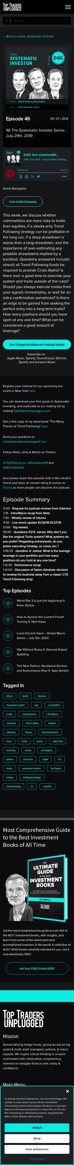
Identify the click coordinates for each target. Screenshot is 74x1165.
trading (9, 777)
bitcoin (9, 696)
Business (42, 696)
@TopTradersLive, (15, 463)
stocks (9, 768)
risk (59, 759)
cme (36, 705)
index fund (57, 741)
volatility (47, 786)
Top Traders (56, 768)
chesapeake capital (15, 705)
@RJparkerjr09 (37, 463)
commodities (54, 705)
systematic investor (31, 768)
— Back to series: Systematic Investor (28, 36)
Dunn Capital (32, 723)
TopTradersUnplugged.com (32, 411)
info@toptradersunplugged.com (25, 442)
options (9, 759)
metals (28, 750)
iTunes (7, 488)
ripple (45, 759)
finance (28, 732)
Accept (37, 1127)
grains (40, 741)
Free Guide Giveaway (23, 202)
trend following (13, 786)
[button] (67, 1091)
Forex (9, 741)
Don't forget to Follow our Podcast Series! (37, 344)
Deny (37, 1138)
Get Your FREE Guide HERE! (37, 968)
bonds (25, 696)
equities (52, 723)
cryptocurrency (29, 714)
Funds (24, 741)
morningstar (47, 750)
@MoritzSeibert (13, 468)
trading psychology (32, 777)
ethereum (11, 732)
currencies (11, 723)
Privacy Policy (37, 1159)
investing (10, 750)
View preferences (37, 1149)
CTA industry (52, 714)
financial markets (50, 732)
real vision (28, 759)
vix (31, 786)
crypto (9, 714)
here (32, 391)
